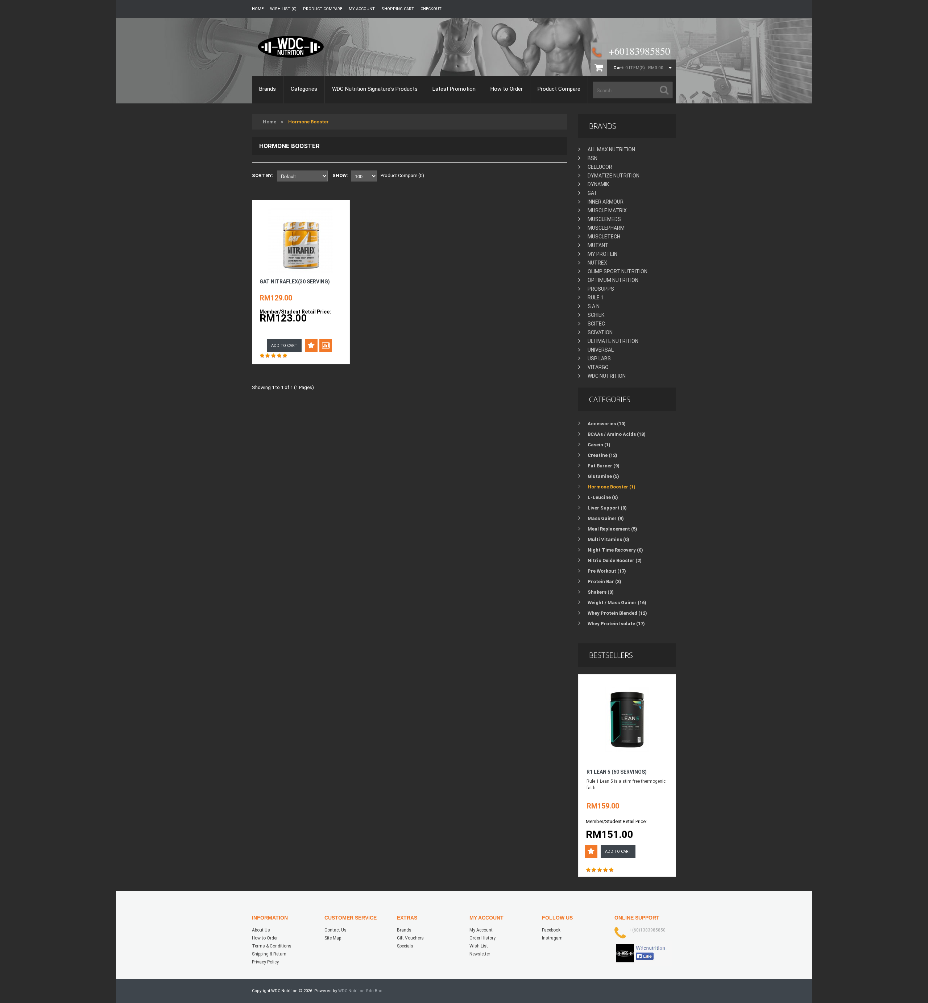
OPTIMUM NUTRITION (613, 280)
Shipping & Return (269, 954)
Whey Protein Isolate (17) (616, 623)
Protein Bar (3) (604, 581)
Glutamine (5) (603, 476)
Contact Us (335, 930)
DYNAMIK (598, 184)
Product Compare (322, 9)
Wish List (478, 946)
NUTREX (597, 263)
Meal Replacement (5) (612, 529)
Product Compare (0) (402, 175)
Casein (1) (599, 444)
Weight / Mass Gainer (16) (617, 602)
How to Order (506, 89)
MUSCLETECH (604, 237)
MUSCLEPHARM (606, 228)
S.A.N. (594, 306)
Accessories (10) (607, 423)
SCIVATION (600, 332)
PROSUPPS (601, 289)
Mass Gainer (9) (606, 518)
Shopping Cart (397, 9)
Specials (405, 946)
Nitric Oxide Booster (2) (615, 560)
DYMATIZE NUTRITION (613, 176)
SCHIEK (596, 315)
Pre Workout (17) (607, 571)
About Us (261, 930)
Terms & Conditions (271, 946)
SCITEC (596, 324)
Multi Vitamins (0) (608, 539)
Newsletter (479, 954)
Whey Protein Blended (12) (617, 613)
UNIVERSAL (601, 350)
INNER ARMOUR (606, 202)
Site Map (332, 938)
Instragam (552, 938)
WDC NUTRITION (607, 376)
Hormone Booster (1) (611, 487)
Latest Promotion (454, 89)
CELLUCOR (600, 167)
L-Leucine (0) (603, 497)
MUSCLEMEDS (604, 219)
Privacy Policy (265, 962)
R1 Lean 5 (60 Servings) (617, 772)
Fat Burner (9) (604, 465)
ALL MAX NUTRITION (611, 149)
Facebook (551, 930)
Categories (304, 89)
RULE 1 (596, 297)
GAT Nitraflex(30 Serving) (295, 281)
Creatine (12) (602, 455)
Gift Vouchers (410, 938)
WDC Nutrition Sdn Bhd (360, 990)
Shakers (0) (601, 592)
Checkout (431, 9)
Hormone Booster (308, 121)
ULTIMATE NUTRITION (613, 341)
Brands (267, 89)
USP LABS (599, 358)
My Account (362, 9)
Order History (482, 938)
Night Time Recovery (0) (615, 550)
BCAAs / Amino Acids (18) (617, 434)
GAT (592, 193)
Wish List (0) (283, 9)
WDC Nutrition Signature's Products (375, 89)
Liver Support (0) (607, 508)
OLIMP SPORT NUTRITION (617, 271)
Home (258, 9)
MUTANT (598, 245)
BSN (592, 158)
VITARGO (598, 367)
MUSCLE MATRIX (607, 210)
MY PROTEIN (602, 254)
